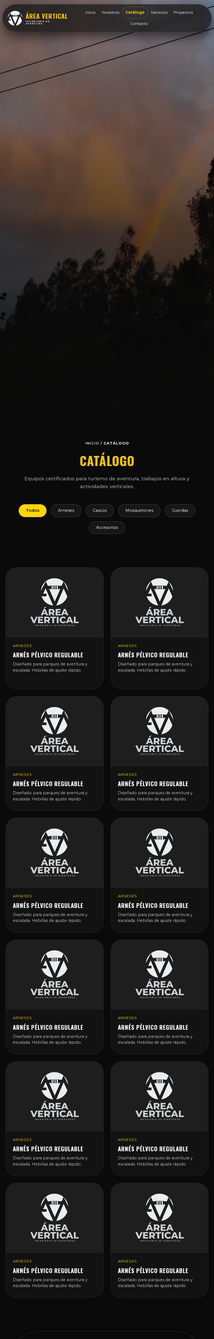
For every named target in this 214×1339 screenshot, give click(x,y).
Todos (32, 510)
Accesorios (107, 527)
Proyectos (183, 12)
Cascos (100, 510)
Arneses (66, 510)
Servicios (159, 12)
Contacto (139, 23)
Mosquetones (139, 510)
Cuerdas (180, 510)
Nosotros (110, 12)
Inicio (90, 12)
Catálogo (135, 12)
